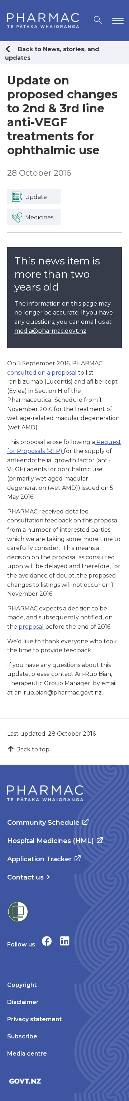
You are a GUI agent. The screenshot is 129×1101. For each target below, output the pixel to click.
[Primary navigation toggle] (116, 21)
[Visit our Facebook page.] (46, 941)
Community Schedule (43, 823)
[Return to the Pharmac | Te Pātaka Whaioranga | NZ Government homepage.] (43, 21)
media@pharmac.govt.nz (50, 330)
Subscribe (22, 1036)
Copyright (22, 984)
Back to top (32, 749)
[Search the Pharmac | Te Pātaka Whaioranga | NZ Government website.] (98, 21)
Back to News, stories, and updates (52, 53)
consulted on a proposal (42, 372)
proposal (32, 626)
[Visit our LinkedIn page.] (64, 941)
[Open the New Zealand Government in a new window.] (64, 1081)
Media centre (27, 1053)
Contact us (25, 877)
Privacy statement (34, 1019)
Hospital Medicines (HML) (50, 841)
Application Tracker (39, 859)
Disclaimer (23, 1002)
